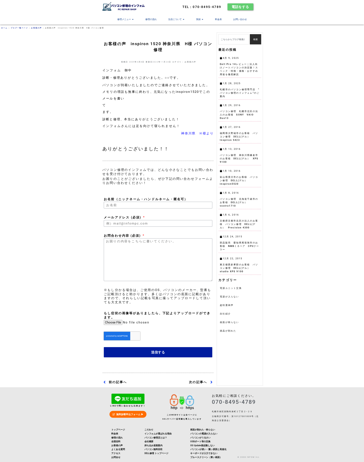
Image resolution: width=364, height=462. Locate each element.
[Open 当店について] (183, 19)
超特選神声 (226, 305)
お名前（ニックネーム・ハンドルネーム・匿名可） (146, 199)
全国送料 (115, 441)
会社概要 (149, 441)
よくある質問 (118, 449)
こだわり (149, 429)
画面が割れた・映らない (202, 429)
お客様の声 (36, 28)
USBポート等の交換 (200, 441)
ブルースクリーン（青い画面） (206, 457)
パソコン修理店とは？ (155, 437)
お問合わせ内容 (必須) (123, 235)
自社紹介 (225, 313)
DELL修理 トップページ (156, 453)
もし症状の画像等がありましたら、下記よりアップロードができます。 (157, 315)
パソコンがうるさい (200, 437)
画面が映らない (229, 322)
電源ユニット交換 (231, 288)
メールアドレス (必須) (123, 217)
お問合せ (115, 457)
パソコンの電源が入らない (203, 433)
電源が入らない (229, 296)
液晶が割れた (228, 330)
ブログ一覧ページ (19, 28)
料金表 (114, 433)
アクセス (115, 453)
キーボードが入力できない (203, 453)
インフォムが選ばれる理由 (158, 433)
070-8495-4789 (234, 402)
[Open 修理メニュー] (133, 19)
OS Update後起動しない (202, 445)
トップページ (118, 429)
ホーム (4, 28)
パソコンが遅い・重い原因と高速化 (208, 449)
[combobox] (233, 39)
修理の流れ (117, 437)
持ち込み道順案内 (153, 445)
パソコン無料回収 (153, 449)
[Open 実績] (202, 19)
